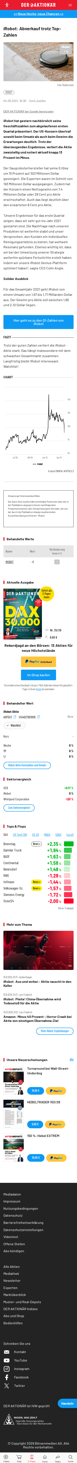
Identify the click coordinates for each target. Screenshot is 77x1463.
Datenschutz (12, 1215)
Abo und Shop (13, 1316)
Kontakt (20, 1352)
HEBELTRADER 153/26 (43, 1102)
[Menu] (71, 5)
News (36, 844)
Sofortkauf (46, 662)
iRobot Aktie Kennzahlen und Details (27, 765)
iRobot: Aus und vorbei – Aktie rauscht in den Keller (37, 983)
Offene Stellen (14, 1244)
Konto (38, 689)
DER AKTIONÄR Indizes (20, 1309)
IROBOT (8, 92)
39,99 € (36, 1157)
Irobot (61, 471)
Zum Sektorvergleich (19, 807)
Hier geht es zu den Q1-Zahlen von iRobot (38, 322)
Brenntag (9, 844)
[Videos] (6, 1458)
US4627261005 (27, 716)
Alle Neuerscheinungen (64, 1060)
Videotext (10, 1237)
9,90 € (35, 1124)
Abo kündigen (13, 1251)
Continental (10, 863)
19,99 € (35, 1090)
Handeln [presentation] (67, 1403)
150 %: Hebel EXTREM (43, 1136)
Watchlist (16, 725)
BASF (6, 856)
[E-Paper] (32, 1458)
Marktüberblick (14, 1295)
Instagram (21, 1369)
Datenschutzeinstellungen (23, 1230)
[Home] (44, 1458)
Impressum (11, 1201)
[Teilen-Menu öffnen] (57, 1458)
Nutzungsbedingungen (20, 1208)
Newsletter (12, 1280)
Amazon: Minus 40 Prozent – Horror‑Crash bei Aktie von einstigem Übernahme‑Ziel (37, 1018)
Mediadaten (12, 1194)
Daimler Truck (12, 850)
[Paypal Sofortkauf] (56, 1091)
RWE (6, 875)
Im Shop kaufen (38, 675)
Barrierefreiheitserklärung (23, 1222)
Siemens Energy (13, 894)
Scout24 (8, 901)
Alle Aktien (11, 1266)
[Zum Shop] (19, 1458)
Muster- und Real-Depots (22, 1302)
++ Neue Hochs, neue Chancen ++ (39, 14)
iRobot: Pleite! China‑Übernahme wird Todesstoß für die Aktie (32, 1001)
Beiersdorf (10, 869)
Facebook (21, 1377)
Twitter (19, 1385)
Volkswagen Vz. (13, 888)
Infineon (8, 882)
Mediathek (11, 1273)
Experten (10, 1288)
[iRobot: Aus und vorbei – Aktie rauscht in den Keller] (38, 950)
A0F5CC (8, 716)
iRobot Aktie (11, 711)
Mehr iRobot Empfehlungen (55, 1031)
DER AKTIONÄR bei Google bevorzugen (28, 111)
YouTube (20, 1360)
